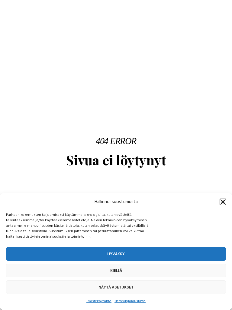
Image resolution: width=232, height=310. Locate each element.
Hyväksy (116, 253)
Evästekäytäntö (98, 301)
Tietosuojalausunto (130, 301)
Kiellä (116, 270)
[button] (223, 202)
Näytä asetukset (116, 287)
